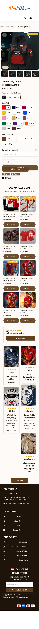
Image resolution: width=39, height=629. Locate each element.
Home (2, 27)
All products (10, 27)
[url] (18, 503)
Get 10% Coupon (19, 590)
